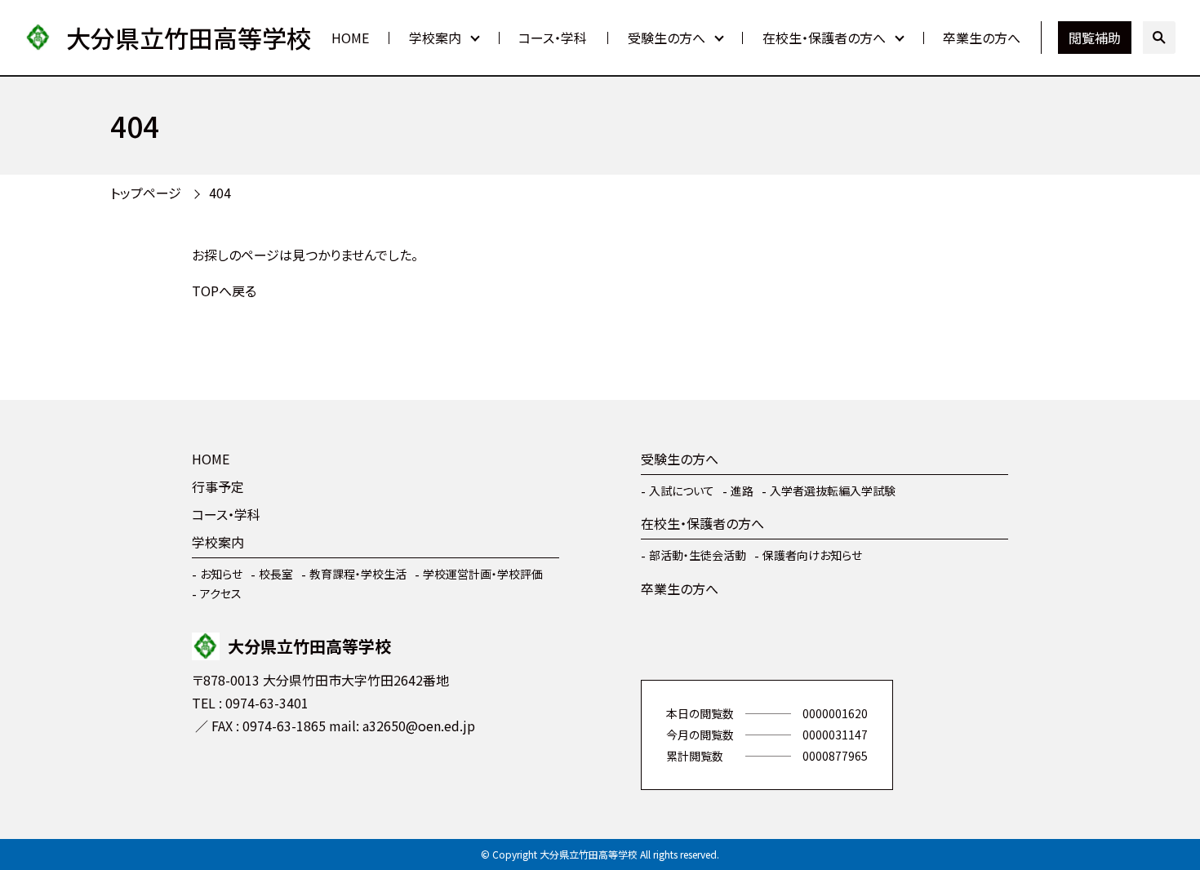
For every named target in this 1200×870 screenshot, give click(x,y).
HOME (350, 37)
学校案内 (435, 37)
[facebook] (208, 773)
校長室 (276, 574)
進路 (742, 490)
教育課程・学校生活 (358, 574)
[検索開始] (1159, 37)
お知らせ (221, 574)
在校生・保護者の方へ (824, 37)
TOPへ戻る (224, 290)
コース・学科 (552, 37)
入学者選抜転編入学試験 (833, 490)
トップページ (145, 192)
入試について (681, 490)
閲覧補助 (1095, 37)
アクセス (221, 593)
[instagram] (257, 773)
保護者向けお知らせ (812, 555)
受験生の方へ (666, 37)
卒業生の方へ (981, 37)
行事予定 (218, 486)
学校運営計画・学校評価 (483, 574)
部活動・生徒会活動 (697, 555)
